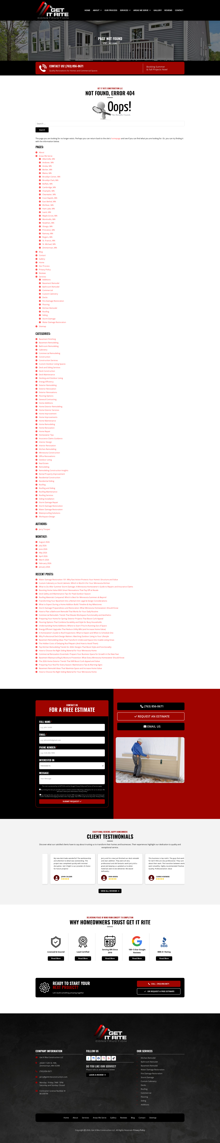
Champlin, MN (48, 191)
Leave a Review (96, 1075)
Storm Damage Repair (48, 502)
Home (41, 262)
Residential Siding (46, 481)
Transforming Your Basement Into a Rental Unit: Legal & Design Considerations (73, 601)
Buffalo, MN (47, 184)
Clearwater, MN (49, 194)
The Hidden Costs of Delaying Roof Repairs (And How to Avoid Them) (68, 643)
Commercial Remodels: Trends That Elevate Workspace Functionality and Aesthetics (75, 615)
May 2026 (43, 552)
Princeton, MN (48, 230)
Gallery (42, 259)
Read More (56, 958)
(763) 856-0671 (74, 66)
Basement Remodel (50, 283)
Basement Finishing (47, 339)
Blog (41, 252)
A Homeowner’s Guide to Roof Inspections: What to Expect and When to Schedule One (76, 633)
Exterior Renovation (47, 389)
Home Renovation (47, 428)
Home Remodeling (47, 424)
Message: (44, 773)
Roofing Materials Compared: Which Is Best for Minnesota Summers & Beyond (72, 597)
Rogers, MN (47, 237)
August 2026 (44, 542)
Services (42, 276)
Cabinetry (43, 349)
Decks (45, 297)
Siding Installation (46, 499)
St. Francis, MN (48, 240)
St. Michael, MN (49, 244)
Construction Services (48, 360)
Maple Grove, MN (49, 215)
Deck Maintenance (47, 374)
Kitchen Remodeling (47, 449)
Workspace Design (47, 516)
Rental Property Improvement (52, 474)
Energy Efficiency (46, 381)
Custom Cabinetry (50, 294)
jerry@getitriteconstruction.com (53, 1077)
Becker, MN (47, 169)
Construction (44, 357)
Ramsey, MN (47, 233)
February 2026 (45, 563)
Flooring (46, 304)
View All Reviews (109, 891)
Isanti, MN (46, 212)
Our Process (44, 266)
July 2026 (43, 545)
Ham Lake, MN (48, 208)
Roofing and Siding (47, 488)
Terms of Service (92, 786)
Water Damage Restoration (54, 322)
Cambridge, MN (49, 187)
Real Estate (43, 463)
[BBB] (88, 1058)
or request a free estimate (160, 991)
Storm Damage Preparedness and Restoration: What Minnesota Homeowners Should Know (78, 608)
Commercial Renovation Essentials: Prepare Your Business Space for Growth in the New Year (79, 654)
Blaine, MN (47, 173)
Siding (45, 315)
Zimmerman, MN (49, 247)
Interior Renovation (47, 445)
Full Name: (45, 722)
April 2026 (43, 556)
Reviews (42, 273)
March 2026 (44, 560)
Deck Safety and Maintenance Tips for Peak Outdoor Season (65, 594)
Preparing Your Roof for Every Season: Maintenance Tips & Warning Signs (70, 665)
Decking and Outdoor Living (51, 378)
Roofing (45, 311)
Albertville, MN (48, 159)
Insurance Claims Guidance (50, 438)
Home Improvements (48, 417)
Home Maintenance (47, 420)
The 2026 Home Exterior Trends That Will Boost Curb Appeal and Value (69, 661)
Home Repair (44, 431)
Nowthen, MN (48, 223)
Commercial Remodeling (49, 353)
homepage (116, 138)
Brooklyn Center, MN (51, 176)
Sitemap (42, 326)
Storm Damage (48, 318)
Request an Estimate (153, 716)
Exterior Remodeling (48, 385)
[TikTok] (113, 1058)
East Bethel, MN (49, 201)
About (41, 152)
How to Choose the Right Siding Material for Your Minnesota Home (68, 650)
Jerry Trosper (44, 529)
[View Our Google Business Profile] (93, 1058)
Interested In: (47, 760)
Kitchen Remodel (49, 308)
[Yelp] (108, 1058)
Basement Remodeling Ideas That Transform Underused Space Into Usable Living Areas (76, 640)
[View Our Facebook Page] (98, 1058)
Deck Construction (47, 371)
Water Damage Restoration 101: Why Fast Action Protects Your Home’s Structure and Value (78, 579)
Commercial (47, 290)
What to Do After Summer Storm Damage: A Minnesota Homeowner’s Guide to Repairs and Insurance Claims (86, 586)
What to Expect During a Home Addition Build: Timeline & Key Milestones (70, 604)
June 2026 (43, 549)
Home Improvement (47, 413)
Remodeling (44, 467)
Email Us (153, 726)
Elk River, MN (48, 205)
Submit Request (71, 801)
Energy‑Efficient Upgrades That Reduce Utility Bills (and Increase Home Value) (72, 629)
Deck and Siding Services (49, 367)
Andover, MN (48, 162)
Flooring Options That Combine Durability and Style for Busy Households (70, 622)
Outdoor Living (45, 460)
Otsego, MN (47, 226)
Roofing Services (46, 495)
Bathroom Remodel (50, 286)
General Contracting (47, 399)
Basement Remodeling (48, 342)
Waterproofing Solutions (49, 513)
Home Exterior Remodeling (50, 406)
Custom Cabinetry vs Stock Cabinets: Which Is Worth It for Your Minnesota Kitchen (74, 583)
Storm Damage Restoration (51, 506)
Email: (43, 734)
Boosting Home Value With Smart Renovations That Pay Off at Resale (68, 590)
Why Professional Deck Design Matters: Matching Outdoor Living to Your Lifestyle (74, 636)
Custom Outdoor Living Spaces (52, 364)
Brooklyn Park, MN (50, 180)
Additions (46, 279)
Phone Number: (48, 747)
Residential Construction (49, 477)
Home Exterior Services (49, 410)
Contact (42, 255)
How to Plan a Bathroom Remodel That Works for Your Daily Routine (68, 611)
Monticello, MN (48, 219)
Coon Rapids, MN (49, 198)
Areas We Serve (45, 156)
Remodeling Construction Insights (53, 470)
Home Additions (46, 403)
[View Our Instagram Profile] (103, 1058)
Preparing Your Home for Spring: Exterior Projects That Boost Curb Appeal (71, 618)
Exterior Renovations (48, 392)
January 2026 (44, 567)
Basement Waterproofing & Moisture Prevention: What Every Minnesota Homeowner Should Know (81, 657)
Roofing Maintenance (48, 491)
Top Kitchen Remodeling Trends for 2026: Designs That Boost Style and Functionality (75, 647)
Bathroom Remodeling (49, 346)
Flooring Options (46, 396)
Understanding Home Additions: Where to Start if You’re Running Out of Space (73, 625)
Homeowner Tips (46, 435)
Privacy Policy (45, 269)
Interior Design (45, 442)
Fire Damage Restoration (53, 301)
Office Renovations (47, 456)
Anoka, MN (47, 166)
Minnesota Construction (49, 452)
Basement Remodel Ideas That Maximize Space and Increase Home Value (70, 668)
